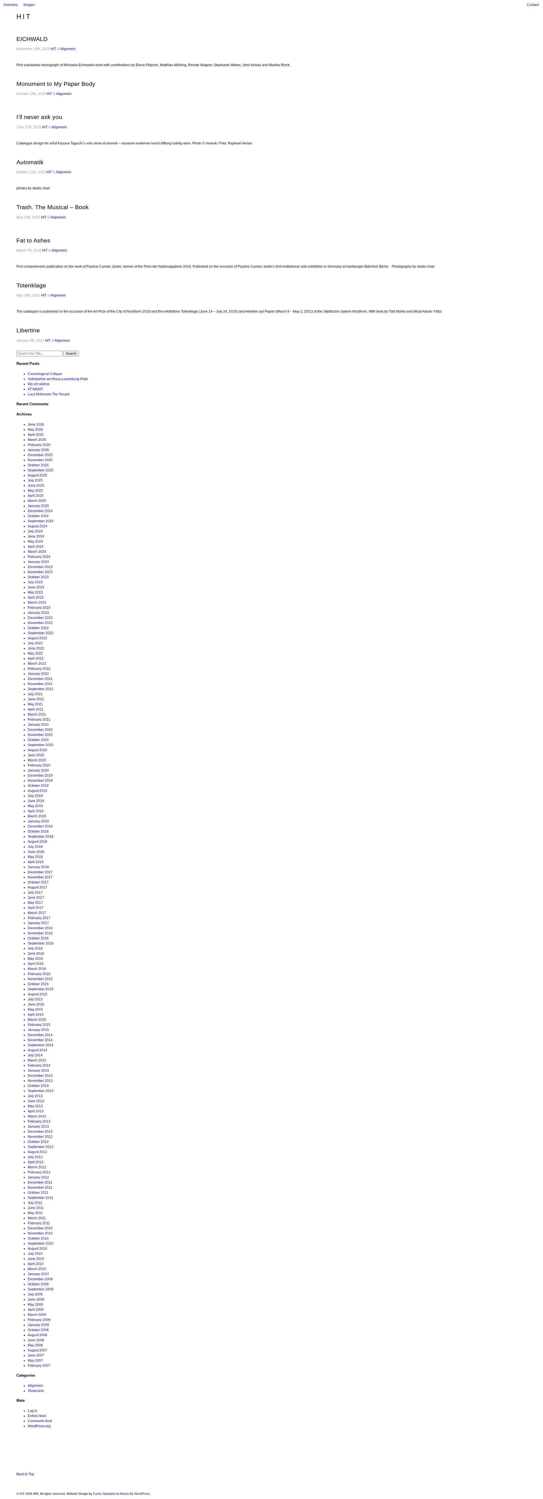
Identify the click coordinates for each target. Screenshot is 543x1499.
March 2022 (37, 664)
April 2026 (36, 435)
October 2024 (38, 516)
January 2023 (38, 613)
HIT (24, 16)
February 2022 (39, 669)
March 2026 (37, 440)
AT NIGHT (35, 389)
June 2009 (36, 1299)
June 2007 (36, 1355)
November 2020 (40, 735)
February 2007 (39, 1366)
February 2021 (39, 720)
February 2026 (39, 445)
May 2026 (35, 430)
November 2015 (40, 979)
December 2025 (40, 455)
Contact (533, 5)
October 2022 (38, 628)
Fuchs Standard (104, 1493)
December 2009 (40, 1279)
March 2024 (37, 552)
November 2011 (40, 1188)
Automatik (30, 162)
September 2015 (40, 989)
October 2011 (38, 1193)
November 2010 (40, 1233)
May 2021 (35, 704)
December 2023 (40, 567)
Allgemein (68, 49)
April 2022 (36, 658)
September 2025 (40, 470)
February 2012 (39, 1172)
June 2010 (36, 1259)
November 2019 (40, 781)
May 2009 (35, 1305)
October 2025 (38, 465)
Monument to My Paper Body (55, 84)
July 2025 (35, 480)
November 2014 (40, 1040)
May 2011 (35, 1213)
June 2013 (36, 1101)
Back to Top (25, 1474)
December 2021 (40, 679)
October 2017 (38, 882)
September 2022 (40, 633)
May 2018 (35, 857)
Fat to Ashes (33, 240)
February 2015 (39, 1025)
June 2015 (36, 1004)
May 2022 (35, 653)
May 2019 (35, 806)
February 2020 (39, 765)
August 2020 (37, 750)
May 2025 (35, 491)
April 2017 (36, 908)
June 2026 (36, 424)
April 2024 (36, 547)
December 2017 (40, 872)
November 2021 (40, 684)
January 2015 (38, 1030)
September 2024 (40, 521)
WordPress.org (39, 1426)
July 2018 (35, 847)
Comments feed (40, 1421)
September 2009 (40, 1289)
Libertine (28, 330)
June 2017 (36, 898)
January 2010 (38, 1274)
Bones (124, 1493)
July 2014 (35, 1055)
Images (29, 5)
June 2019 (36, 801)
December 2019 (40, 775)
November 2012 (40, 1137)
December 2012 (40, 1132)
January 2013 (38, 1126)
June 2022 (36, 648)
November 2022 (40, 623)
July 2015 (35, 999)
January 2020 (38, 770)
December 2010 (40, 1228)
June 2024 (36, 536)
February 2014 (39, 1065)
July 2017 (35, 892)
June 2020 (36, 755)
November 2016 (40, 933)
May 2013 (35, 1106)
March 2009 (37, 1315)
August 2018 (37, 842)
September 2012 (40, 1147)
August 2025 (37, 475)
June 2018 (36, 852)
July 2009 (35, 1294)
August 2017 (37, 887)
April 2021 (36, 709)
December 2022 (40, 618)
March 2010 (37, 1269)
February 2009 (39, 1320)
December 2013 (40, 1076)
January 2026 (38, 450)
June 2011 (36, 1208)
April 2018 (36, 862)
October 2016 (38, 938)
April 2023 (36, 597)
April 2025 (36, 496)
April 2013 (36, 1111)
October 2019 (38, 786)
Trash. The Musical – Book (52, 207)
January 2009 (38, 1325)
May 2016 (35, 959)
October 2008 (38, 1330)
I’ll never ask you (39, 117)
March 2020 (37, 760)
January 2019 (38, 821)
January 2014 (38, 1071)
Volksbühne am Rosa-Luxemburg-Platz (58, 379)
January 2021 (38, 725)
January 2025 (38, 506)
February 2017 (39, 918)
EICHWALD (32, 39)
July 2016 (35, 948)
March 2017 (37, 913)
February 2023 (39, 608)
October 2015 (38, 984)
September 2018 (40, 837)
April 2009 (36, 1310)
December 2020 (40, 730)
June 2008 (36, 1340)
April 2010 (36, 1264)
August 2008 (37, 1335)
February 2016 (39, 974)
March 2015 (37, 1020)
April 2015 (36, 1015)
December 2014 (40, 1035)
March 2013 (37, 1116)
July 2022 (35, 643)
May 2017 (35, 903)
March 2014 (37, 1060)
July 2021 (35, 694)
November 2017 (40, 877)
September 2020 (40, 745)
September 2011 (40, 1198)
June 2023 (36, 587)
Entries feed (37, 1416)
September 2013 (40, 1091)
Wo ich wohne (38, 384)
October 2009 (38, 1284)
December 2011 (40, 1182)
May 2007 (35, 1360)
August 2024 (37, 526)
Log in (32, 1411)
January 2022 (38, 674)
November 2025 (40, 460)
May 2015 (35, 1009)
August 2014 (37, 1050)
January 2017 (38, 923)
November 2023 (40, 572)
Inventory (11, 5)
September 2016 (40, 943)
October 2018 (38, 831)
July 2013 (35, 1096)
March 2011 (37, 1218)
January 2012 (38, 1177)
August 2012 (37, 1152)
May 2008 (35, 1345)
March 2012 (37, 1167)
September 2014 (40, 1045)
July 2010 (35, 1254)
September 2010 (40, 1243)
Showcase (36, 1391)
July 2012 (35, 1157)
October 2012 (38, 1142)
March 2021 (37, 714)
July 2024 (35, 531)
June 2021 (36, 699)
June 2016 (36, 954)
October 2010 (38, 1238)
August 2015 (37, 994)
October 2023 (38, 577)
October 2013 (38, 1086)
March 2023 (37, 603)
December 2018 (40, 826)
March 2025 (37, 501)
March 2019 (37, 816)
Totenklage (31, 285)
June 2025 (36, 486)
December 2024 (40, 511)
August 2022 (37, 638)
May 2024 (35, 541)
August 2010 (37, 1249)
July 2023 (35, 582)
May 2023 (35, 592)
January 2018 (38, 867)
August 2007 (37, 1350)
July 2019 (35, 796)
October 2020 (38, 740)
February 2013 (39, 1121)
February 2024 (39, 557)
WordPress (142, 1493)
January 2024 (38, 562)
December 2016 (40, 928)
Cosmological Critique (45, 374)
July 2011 (35, 1203)
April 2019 (36, 811)
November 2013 (40, 1081)
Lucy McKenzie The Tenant (48, 394)
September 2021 (40, 689)
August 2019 (37, 791)
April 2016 (36, 964)
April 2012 (36, 1162)
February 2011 (39, 1223)
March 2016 (37, 969)
